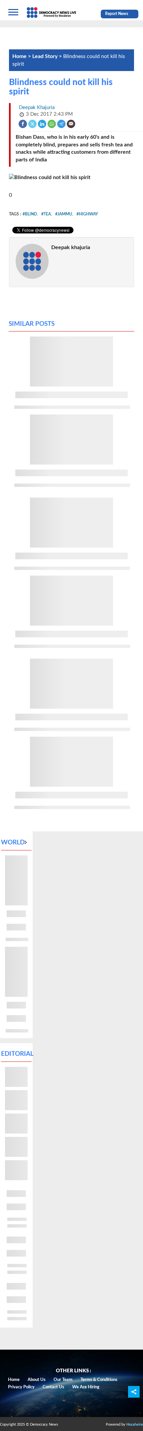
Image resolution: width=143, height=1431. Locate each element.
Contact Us (53, 1387)
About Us (37, 1380)
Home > (22, 56)
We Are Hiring (85, 1387)
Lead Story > (47, 56)
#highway (87, 214)
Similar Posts (32, 324)
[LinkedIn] (42, 123)
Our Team (63, 1380)
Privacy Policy (21, 1387)
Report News (116, 14)
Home (14, 1380)
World (13, 842)
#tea (46, 214)
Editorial (17, 1054)
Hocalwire (134, 1424)
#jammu (63, 214)
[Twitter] (33, 123)
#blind (30, 214)
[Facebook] (23, 123)
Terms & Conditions (98, 1380)
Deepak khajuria (70, 247)
